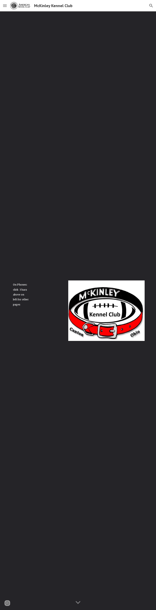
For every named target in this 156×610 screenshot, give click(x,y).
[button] (5, 5)
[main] (21, 294)
